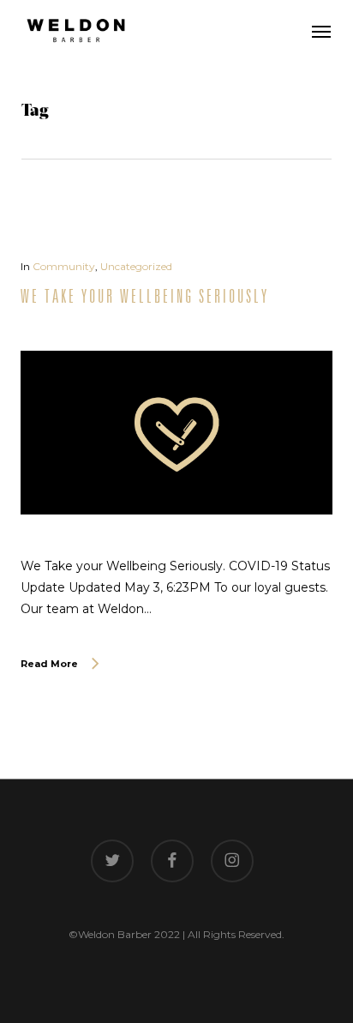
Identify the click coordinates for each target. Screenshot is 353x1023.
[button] (321, 30)
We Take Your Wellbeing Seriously (145, 295)
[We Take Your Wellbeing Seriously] (176, 544)
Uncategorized (136, 266)
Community (64, 266)
